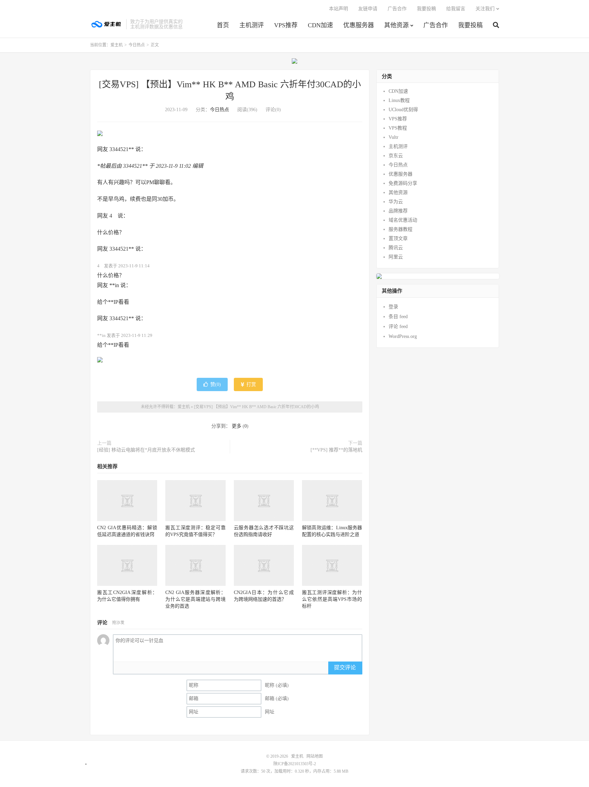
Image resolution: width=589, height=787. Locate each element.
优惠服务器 (358, 25)
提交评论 (345, 667)
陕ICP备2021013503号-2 (294, 763)
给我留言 (455, 8)
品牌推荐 (398, 210)
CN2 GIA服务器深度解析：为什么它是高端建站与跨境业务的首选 (195, 599)
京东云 (396, 155)
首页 (223, 25)
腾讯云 (396, 247)
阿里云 (396, 256)
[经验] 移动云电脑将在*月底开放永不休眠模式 (146, 449)
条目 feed (398, 316)
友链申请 (367, 8)
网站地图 (314, 756)
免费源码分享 (403, 183)
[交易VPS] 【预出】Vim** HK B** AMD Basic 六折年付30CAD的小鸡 (256, 406)
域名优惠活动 (403, 220)
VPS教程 (398, 128)
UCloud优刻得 (403, 109)
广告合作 (435, 25)
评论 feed (398, 326)
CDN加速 (320, 25)
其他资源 (396, 25)
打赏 (250, 384)
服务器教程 (400, 229)
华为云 (396, 201)
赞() (215, 384)
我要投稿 (470, 25)
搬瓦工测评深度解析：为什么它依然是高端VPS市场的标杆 (332, 599)
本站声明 (338, 8)
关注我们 (485, 8)
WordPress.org (403, 336)
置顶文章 (398, 238)
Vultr (393, 137)
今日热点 (137, 45)
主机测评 (251, 25)
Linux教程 (399, 100)
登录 (393, 306)
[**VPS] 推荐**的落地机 (336, 449)
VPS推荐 (286, 25)
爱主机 (106, 24)
